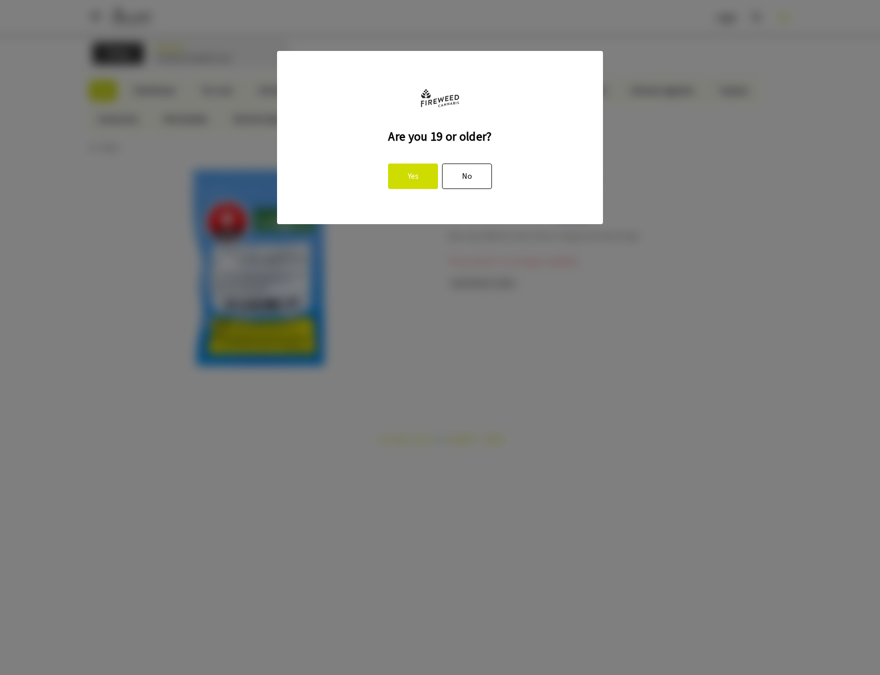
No (467, 176)
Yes (413, 176)
